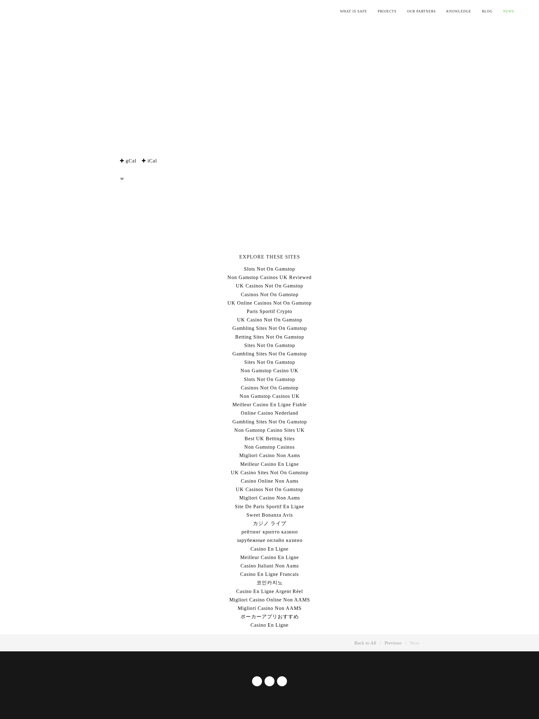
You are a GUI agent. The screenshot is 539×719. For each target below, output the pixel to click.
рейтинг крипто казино (269, 531)
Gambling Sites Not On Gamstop (269, 328)
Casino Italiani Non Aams (269, 565)
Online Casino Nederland (269, 413)
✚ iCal (149, 160)
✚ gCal (128, 160)
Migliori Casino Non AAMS (270, 608)
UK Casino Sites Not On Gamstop (269, 472)
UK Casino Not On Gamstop (269, 319)
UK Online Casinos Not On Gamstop (269, 303)
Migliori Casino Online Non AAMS (269, 599)
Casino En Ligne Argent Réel (269, 591)
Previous (393, 642)
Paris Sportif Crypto (269, 311)
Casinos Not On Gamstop (270, 294)
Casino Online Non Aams (270, 481)
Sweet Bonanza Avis (269, 515)
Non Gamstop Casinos (269, 447)
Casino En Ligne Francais (269, 574)
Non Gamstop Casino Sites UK (269, 430)
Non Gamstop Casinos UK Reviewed (269, 277)
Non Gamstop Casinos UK (270, 396)
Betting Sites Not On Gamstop (269, 337)
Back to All (365, 642)
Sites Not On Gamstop (269, 345)
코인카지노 (269, 582)
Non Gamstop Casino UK (269, 370)
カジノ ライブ (269, 523)
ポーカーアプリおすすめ (269, 616)
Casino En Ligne (269, 549)
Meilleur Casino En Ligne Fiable (269, 404)
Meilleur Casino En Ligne (269, 464)
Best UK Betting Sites (270, 438)
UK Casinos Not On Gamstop (269, 285)
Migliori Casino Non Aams (269, 455)
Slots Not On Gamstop (269, 269)
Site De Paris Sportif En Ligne (269, 506)
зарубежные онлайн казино (270, 540)
